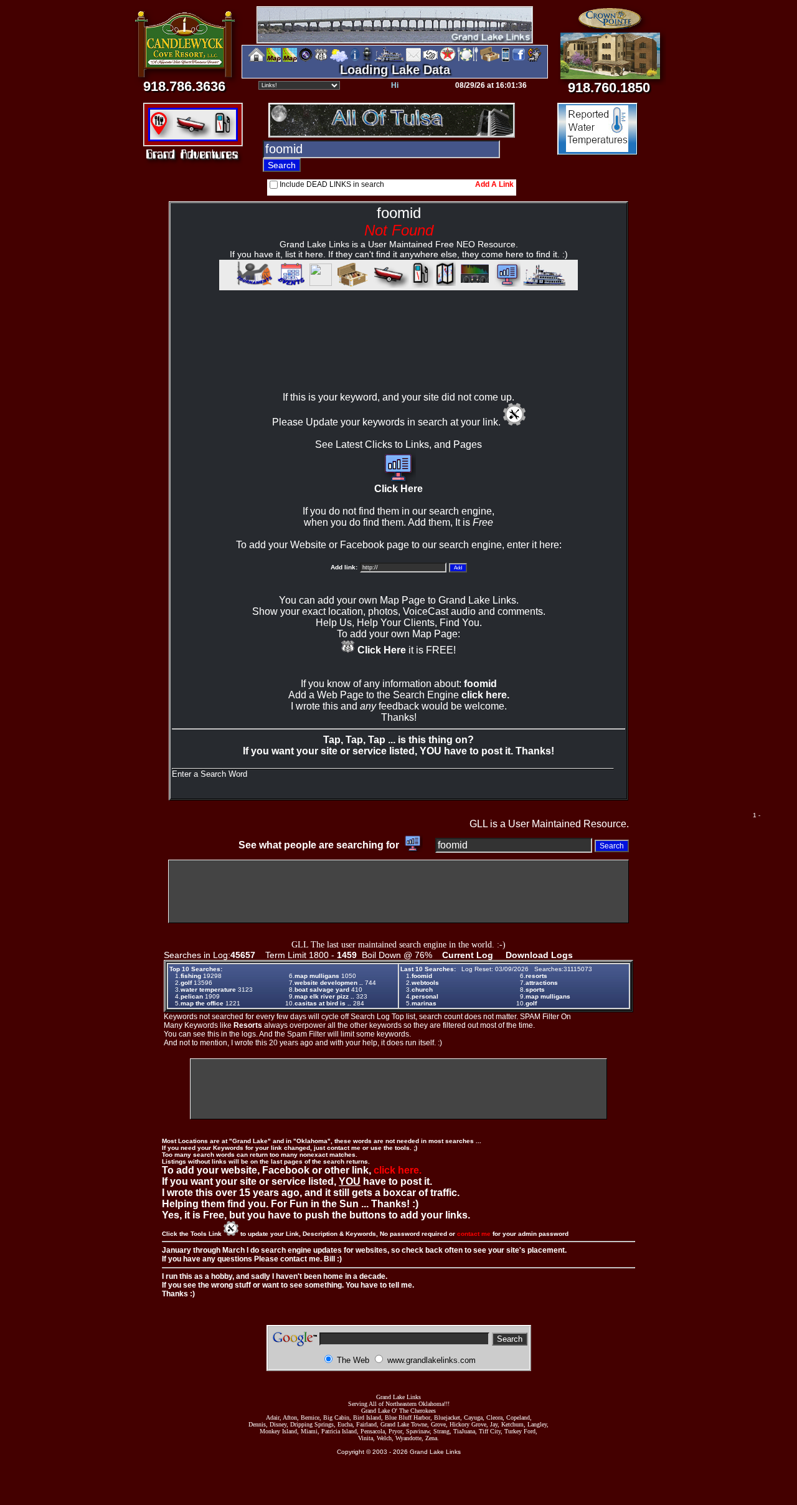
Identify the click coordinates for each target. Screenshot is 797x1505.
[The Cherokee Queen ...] (544, 284)
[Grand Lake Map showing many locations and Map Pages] (321, 59)
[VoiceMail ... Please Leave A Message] (367, 59)
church (422, 989)
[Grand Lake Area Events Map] (290, 59)
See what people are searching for (320, 845)
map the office (202, 1003)
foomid (422, 975)
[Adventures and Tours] (446, 284)
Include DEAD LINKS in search (332, 184)
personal (425, 996)
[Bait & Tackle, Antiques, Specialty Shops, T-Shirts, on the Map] (489, 59)
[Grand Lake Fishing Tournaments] (273, 59)
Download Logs (539, 955)
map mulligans (317, 975)
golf (186, 982)
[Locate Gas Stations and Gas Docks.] (224, 134)
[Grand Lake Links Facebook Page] (519, 59)
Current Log (467, 955)
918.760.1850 (609, 87)
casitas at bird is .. (323, 1003)
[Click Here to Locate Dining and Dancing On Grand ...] (161, 134)
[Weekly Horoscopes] (534, 59)
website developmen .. (329, 982)
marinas (424, 1003)
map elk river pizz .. (324, 996)
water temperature (208, 989)
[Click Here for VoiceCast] (473, 284)
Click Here (398, 488)
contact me (474, 1233)
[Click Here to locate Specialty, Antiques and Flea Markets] (350, 284)
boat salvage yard (322, 989)
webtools (425, 982)
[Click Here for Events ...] (290, 284)
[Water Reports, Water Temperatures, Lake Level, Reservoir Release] (597, 150)
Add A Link (494, 184)
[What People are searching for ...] (506, 284)
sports (535, 989)
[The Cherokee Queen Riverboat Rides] (389, 59)
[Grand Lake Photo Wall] (306, 59)
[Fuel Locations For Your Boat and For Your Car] (448, 59)
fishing (191, 975)
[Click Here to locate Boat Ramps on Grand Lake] (192, 134)
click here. (485, 695)
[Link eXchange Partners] (430, 59)
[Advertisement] (398, 353)
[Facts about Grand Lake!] (355, 59)
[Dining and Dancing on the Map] (468, 59)
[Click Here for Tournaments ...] (252, 284)
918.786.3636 (184, 86)
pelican (192, 996)
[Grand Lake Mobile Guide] (505, 59)
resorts (536, 975)
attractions (542, 982)
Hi (394, 85)
